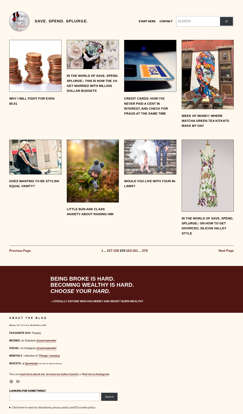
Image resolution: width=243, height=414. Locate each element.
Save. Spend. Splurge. (61, 21)
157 (110, 251)
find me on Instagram (95, 374)
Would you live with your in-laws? (150, 183)
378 (145, 251)
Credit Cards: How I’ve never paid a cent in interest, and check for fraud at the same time (146, 106)
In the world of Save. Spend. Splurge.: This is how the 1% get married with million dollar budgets (92, 83)
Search (109, 396)
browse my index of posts (62, 374)
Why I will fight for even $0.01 (32, 101)
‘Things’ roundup (49, 355)
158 (116, 251)
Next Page (226, 251)
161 (135, 251)
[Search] (226, 21)
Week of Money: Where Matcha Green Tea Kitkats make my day (205, 121)
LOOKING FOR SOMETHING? (27, 390)
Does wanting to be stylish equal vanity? (34, 183)
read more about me (32, 374)
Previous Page (20, 251)
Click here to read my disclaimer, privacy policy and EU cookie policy (54, 407)
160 (129, 251)
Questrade (31, 363)
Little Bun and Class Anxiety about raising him (90, 211)
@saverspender (46, 340)
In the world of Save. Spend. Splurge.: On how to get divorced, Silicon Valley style (207, 226)
